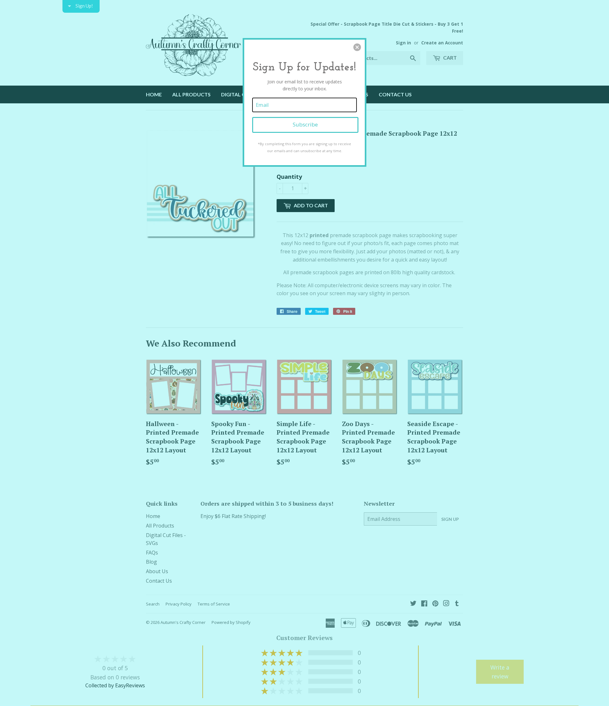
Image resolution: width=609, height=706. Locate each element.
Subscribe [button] (305, 124)
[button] (357, 47)
